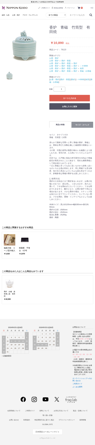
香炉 (75, 63)
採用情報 (82, 420)
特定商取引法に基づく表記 (44, 420)
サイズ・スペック (82, 125)
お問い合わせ (14, 420)
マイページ (71, 8)
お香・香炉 (16, 15)
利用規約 (26, 420)
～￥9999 (84, 66)
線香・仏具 (5, 15)
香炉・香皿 (66, 61)
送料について (44, 411)
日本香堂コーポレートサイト (47, 432)
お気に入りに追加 (69, 106)
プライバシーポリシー (67, 420)
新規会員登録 (58, 8)
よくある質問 (77, 387)
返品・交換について (80, 411)
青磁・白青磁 (85, 71)
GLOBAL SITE (47, 424)
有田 (82, 68)
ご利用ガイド (45, 8)
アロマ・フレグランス (30, 15)
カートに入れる (69, 98)
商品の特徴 (60, 125)
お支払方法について (61, 411)
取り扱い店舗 (47, 415)
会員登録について (13, 411)
